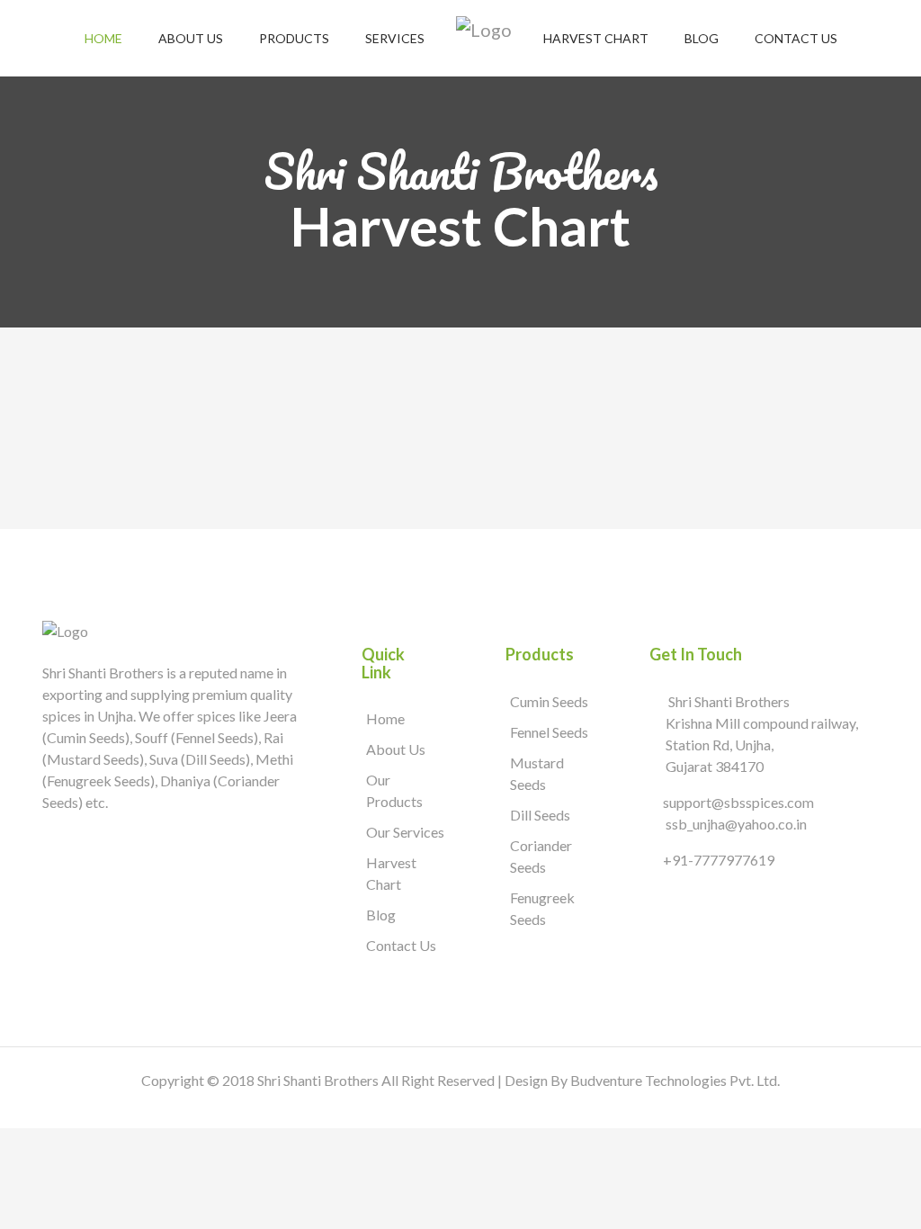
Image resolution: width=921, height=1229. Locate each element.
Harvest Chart (595, 38)
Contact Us (796, 38)
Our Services (405, 831)
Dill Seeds (540, 814)
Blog (701, 38)
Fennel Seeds (549, 731)
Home (103, 38)
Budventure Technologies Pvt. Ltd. (675, 1080)
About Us (190, 38)
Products (294, 38)
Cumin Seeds (549, 701)
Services (395, 38)
